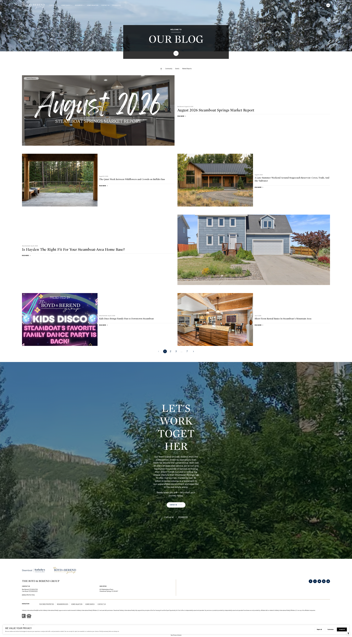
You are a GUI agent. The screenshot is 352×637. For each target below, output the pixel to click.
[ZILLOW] (328, 581)
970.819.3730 (116, 5)
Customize (330, 629)
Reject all (319, 629)
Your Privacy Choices (176, 635)
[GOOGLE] (324, 581)
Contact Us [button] (102, 604)
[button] (176, 505)
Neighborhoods (62, 604)
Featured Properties (46, 604)
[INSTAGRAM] (315, 581)
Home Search (90, 604)
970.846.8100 (33, 591)
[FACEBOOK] (310, 581)
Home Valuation (92, 5)
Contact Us (105, 5)
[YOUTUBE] (319, 581)
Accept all (342, 629)
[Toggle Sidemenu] (328, 5)
